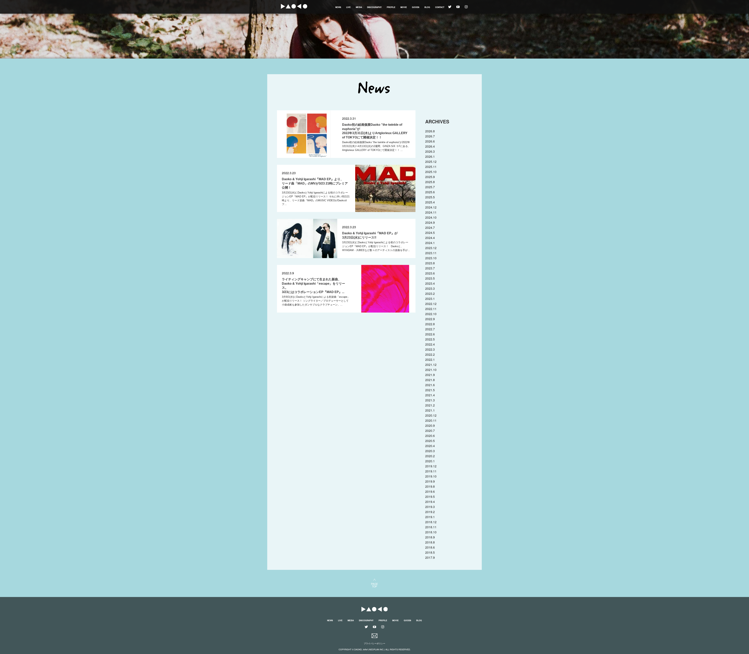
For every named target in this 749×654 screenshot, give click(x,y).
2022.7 (430, 329)
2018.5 (430, 552)
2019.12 (431, 466)
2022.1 (430, 359)
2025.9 (430, 177)
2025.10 (431, 171)
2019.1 (430, 517)
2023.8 (430, 263)
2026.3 (430, 151)
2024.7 (430, 227)
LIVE (348, 7)
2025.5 (430, 197)
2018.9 (430, 537)
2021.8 (430, 380)
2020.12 (431, 415)
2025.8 (430, 182)
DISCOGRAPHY (374, 7)
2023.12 (431, 248)
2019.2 (430, 512)
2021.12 (431, 364)
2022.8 (430, 324)
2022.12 (431, 303)
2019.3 (430, 506)
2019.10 (431, 476)
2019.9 (430, 481)
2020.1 (430, 461)
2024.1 (430, 243)
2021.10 (431, 369)
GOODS (415, 7)
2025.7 (430, 187)
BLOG (427, 7)
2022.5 (430, 339)
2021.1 (430, 410)
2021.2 (430, 405)
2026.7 (430, 136)
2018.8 (430, 542)
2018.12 (431, 522)
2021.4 (430, 395)
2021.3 (430, 400)
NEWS (338, 7)
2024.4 (430, 237)
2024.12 (431, 207)
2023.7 (430, 268)
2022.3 (430, 349)
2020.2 (430, 456)
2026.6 (430, 141)
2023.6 (430, 273)
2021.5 (430, 390)
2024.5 (430, 232)
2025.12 (431, 161)
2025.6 (430, 192)
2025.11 (431, 166)
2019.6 (430, 491)
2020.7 (430, 430)
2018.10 (431, 532)
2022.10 (431, 314)
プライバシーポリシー (374, 643)
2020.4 (430, 446)
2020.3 (430, 451)
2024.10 (431, 217)
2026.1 (430, 156)
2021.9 (430, 374)
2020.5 (430, 440)
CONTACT (439, 7)
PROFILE (391, 7)
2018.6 (430, 547)
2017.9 (430, 557)
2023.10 (431, 258)
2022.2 (430, 354)
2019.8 (430, 486)
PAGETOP (374, 585)
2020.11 (431, 420)
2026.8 (430, 131)
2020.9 (430, 425)
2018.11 (431, 527)
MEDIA (359, 7)
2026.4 (430, 146)
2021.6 (430, 385)
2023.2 (430, 293)
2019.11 (431, 471)
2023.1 (430, 298)
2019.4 (430, 501)
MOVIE (403, 7)
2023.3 (430, 288)
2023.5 (430, 278)
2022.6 (430, 334)
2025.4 (430, 202)
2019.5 (430, 496)
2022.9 (430, 319)
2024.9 (430, 222)
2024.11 (431, 212)
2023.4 (430, 283)
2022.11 (431, 309)
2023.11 (431, 253)
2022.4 (430, 344)
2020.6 (430, 435)
